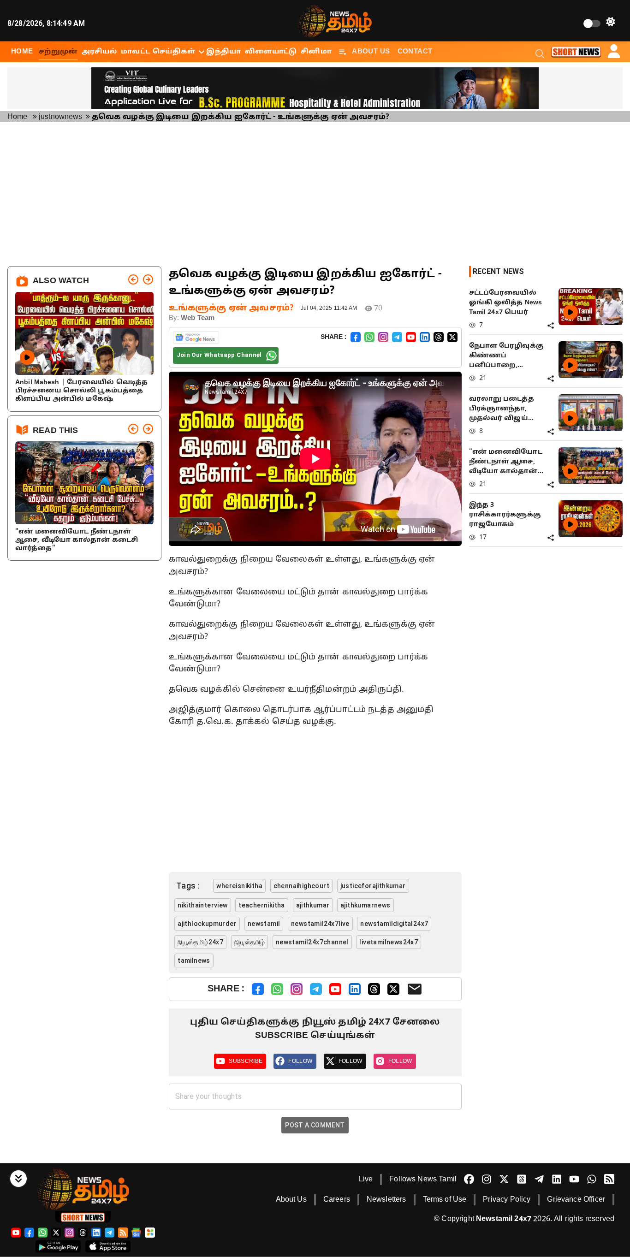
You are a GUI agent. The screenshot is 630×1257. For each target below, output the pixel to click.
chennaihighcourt (301, 885)
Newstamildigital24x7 (394, 923)
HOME (22, 51)
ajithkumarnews (365, 905)
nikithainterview (202, 905)
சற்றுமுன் (58, 51)
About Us (371, 51)
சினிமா (316, 51)
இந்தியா (223, 51)
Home (17, 117)
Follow (300, 1061)
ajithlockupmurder (207, 923)
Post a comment (315, 1125)
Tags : (188, 885)
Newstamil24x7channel (312, 942)
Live (366, 1179)
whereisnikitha (239, 885)
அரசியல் (99, 51)
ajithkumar (313, 905)
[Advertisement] (315, 194)
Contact (415, 51)
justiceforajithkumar (373, 885)
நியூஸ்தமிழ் (249, 942)
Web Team (197, 318)
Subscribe (245, 1061)
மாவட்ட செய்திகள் (158, 51)
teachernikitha (261, 905)
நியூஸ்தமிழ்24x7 (200, 942)
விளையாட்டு (271, 51)
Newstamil (264, 923)
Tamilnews (194, 960)
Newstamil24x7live (320, 923)
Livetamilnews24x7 (388, 942)
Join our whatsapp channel (219, 354)
